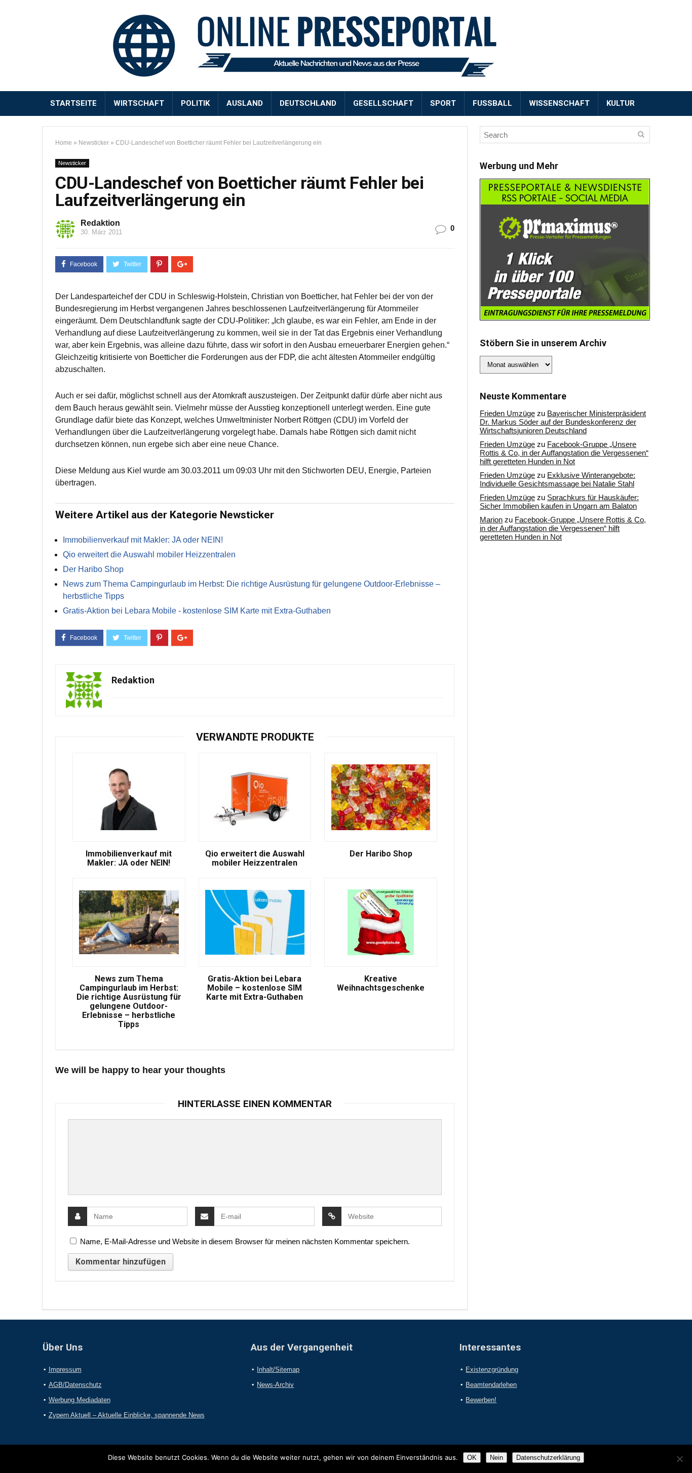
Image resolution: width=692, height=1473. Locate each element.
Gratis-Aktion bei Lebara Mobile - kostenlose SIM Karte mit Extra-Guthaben (197, 610)
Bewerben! (481, 1400)
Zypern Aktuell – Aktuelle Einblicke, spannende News (127, 1415)
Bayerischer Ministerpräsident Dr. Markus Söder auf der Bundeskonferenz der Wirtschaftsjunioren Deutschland (563, 422)
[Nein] (679, 1459)
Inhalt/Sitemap (278, 1369)
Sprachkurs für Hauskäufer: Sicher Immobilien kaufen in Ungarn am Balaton (559, 501)
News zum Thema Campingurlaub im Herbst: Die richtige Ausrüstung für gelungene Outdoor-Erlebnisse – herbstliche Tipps (128, 1001)
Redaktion (100, 223)
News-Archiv (275, 1384)
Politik (195, 103)
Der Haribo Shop (93, 569)
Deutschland (308, 103)
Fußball (492, 103)
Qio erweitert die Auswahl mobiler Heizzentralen (149, 554)
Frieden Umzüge (507, 413)
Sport (443, 103)
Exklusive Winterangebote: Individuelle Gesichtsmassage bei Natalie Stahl (557, 479)
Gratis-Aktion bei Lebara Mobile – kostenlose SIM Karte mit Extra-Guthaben (254, 988)
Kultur (620, 103)
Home (63, 142)
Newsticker (94, 142)
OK (472, 1457)
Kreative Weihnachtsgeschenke (381, 983)
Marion (491, 519)
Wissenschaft (559, 103)
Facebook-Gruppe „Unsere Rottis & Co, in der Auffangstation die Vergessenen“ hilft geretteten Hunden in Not (564, 453)
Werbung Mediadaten (79, 1400)
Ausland (244, 103)
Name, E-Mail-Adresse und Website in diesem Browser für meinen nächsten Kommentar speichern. (245, 1241)
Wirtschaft (138, 103)
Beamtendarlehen (491, 1384)
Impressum (65, 1369)
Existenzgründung (492, 1369)
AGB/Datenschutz (75, 1384)
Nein (496, 1457)
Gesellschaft (383, 103)
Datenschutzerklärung (548, 1457)
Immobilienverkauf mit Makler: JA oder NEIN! (143, 540)
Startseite (73, 103)
